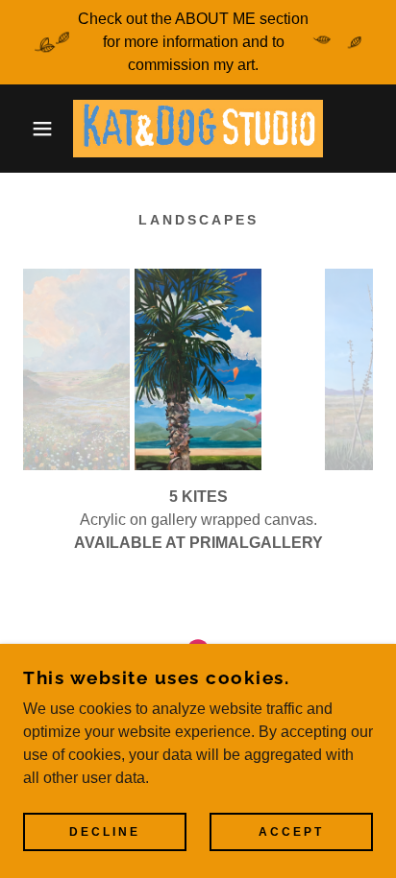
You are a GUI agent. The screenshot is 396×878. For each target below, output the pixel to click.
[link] (198, 128)
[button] (30, 128)
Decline (104, 832)
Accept (291, 832)
